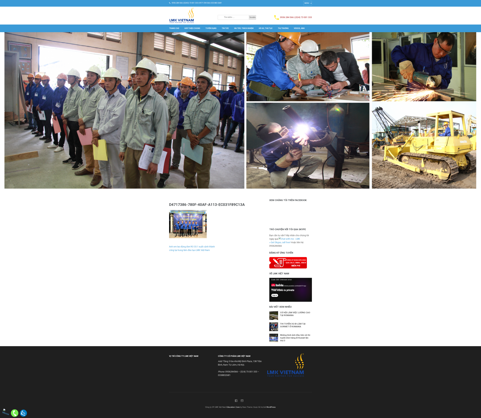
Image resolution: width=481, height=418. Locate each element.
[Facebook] (236, 401)
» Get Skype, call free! (279, 242)
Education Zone (233, 407)
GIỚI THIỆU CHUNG (192, 28)
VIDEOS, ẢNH (299, 28)
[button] (4, 110)
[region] (240, 110)
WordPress (271, 407)
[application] (290, 290)
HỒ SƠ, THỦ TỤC (266, 28)
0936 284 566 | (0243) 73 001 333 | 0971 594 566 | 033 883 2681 (197, 3)
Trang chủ (174, 28)
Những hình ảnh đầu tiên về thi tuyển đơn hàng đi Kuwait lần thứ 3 (295, 338)
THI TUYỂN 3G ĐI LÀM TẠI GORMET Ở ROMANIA (293, 325)
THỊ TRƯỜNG (283, 28)
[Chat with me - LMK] (289, 239)
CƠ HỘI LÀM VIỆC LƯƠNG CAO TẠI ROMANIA (295, 314)
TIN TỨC (225, 28)
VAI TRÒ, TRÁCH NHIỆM (244, 28)
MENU (307, 3)
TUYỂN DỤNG (210, 28)
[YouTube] (242, 401)
